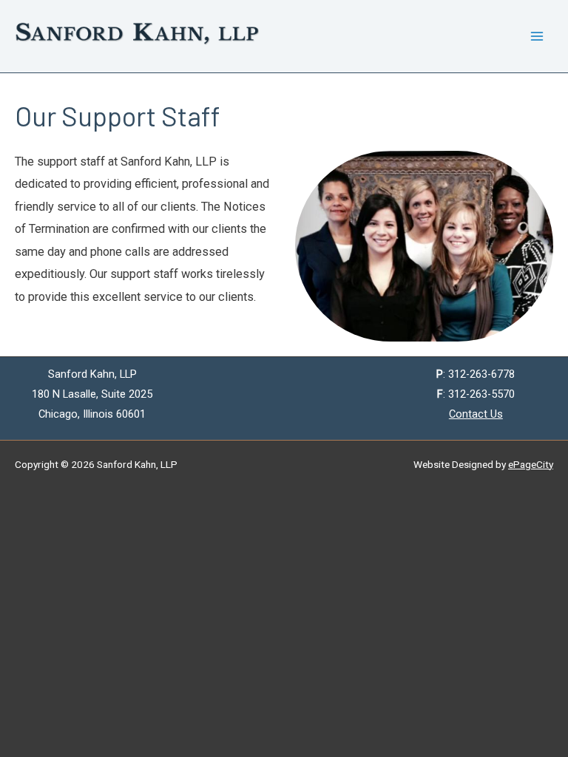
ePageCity (530, 464)
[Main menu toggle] (536, 36)
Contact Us (476, 414)
